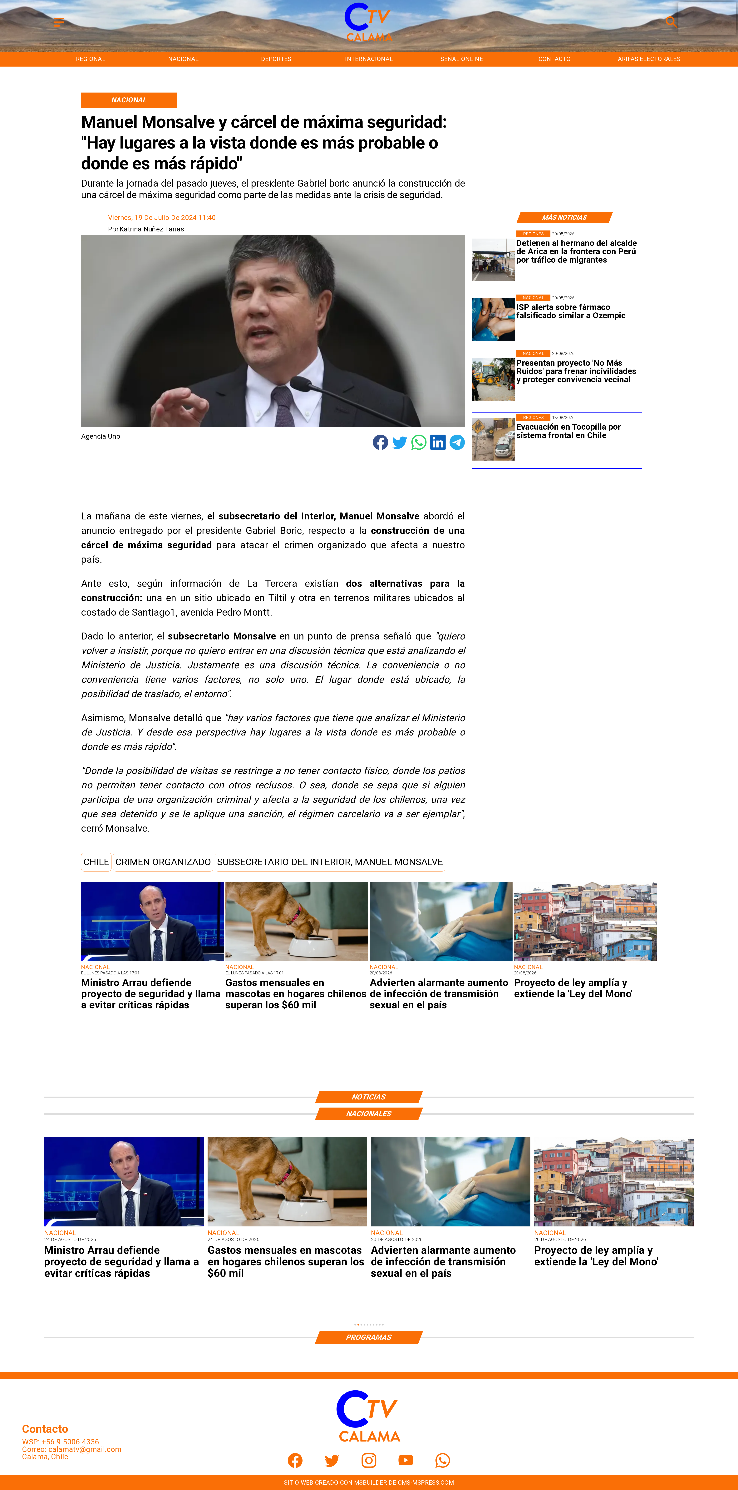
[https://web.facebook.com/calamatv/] (295, 1465)
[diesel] (450, 1226)
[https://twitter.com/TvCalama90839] (332, 1465)
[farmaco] (493, 320)
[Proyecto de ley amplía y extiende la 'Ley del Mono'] (585, 961)
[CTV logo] (369, 42)
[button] (96, 862)
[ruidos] (493, 379)
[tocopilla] (493, 439)
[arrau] (152, 961)
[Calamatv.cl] (59, 27)
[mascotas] (296, 961)
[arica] (493, 259)
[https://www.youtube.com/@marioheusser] (406, 1465)
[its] (441, 961)
